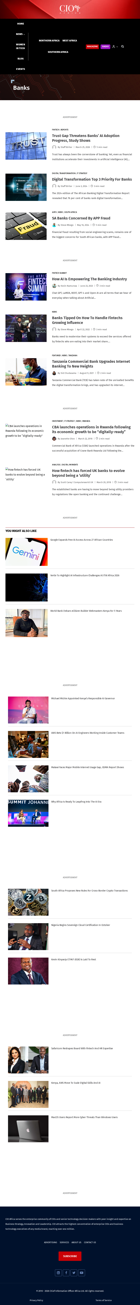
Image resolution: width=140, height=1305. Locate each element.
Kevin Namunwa (69, 286)
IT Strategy (82, 173)
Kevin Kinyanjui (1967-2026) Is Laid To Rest (73, 959)
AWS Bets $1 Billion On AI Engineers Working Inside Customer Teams (87, 732)
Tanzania (72, 356)
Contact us (90, 1242)
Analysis (56, 465)
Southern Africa (58, 52)
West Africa (69, 40)
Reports (64, 130)
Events (20, 69)
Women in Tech (20, 46)
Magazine (92, 46)
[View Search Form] (122, 46)
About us (76, 1242)
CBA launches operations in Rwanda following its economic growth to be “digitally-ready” (91, 429)
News (60, 212)
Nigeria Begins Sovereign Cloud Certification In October (80, 925)
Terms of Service (104, 1300)
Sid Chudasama (68, 373)
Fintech (55, 130)
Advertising (50, 1242)
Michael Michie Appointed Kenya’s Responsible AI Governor (83, 698)
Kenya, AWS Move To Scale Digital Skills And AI (75, 1082)
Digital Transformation (63, 173)
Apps (54, 212)
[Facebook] (66, 1272)
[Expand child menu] (20, 34)
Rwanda (86, 421)
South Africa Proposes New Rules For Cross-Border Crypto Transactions (89, 890)
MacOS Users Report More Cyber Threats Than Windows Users (84, 1117)
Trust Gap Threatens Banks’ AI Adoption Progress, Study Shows (86, 138)
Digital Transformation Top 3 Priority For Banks (92, 179)
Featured (56, 356)
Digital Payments (70, 465)
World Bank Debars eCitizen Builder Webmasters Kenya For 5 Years (86, 610)
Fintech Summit (59, 273)
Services (64, 1242)
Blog (21, 58)
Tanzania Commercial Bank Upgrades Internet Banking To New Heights (91, 364)
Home (20, 23)
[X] (74, 1272)
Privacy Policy (36, 1300)
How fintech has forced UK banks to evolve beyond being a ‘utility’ (88, 473)
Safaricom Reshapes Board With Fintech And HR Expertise (82, 1048)
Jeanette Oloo (68, 438)
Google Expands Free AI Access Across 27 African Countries (81, 539)
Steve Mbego (67, 225)
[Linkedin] (58, 1272)
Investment (57, 421)
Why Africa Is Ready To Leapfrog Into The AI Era (76, 801)
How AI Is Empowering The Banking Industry (89, 279)
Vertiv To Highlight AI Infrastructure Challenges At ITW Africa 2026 (84, 575)
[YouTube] (81, 1272)
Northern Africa (49, 40)
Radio (105, 46)
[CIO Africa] (70, 9)
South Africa (70, 212)
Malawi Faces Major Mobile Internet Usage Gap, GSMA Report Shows (87, 767)
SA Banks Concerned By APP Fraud (81, 218)
